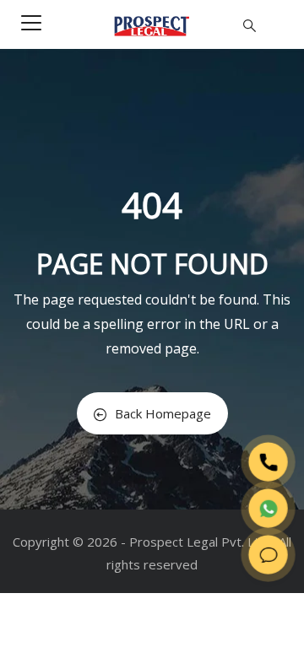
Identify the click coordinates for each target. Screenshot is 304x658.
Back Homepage (163, 413)
